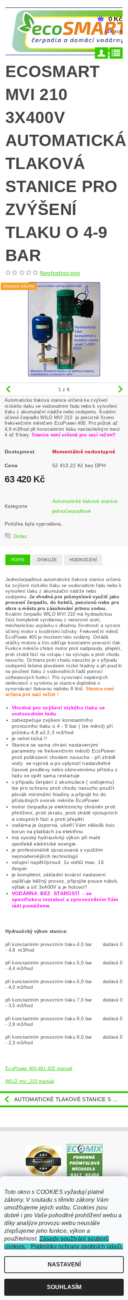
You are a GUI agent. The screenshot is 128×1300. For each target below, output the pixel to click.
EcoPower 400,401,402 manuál (39, 1068)
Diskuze (47, 559)
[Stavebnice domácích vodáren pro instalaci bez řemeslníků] (43, 1161)
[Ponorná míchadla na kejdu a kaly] (84, 1161)
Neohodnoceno (60, 273)
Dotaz (20, 536)
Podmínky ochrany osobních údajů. (77, 1246)
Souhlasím (64, 1287)
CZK (109, 31)
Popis (18, 559)
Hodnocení (83, 559)
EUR (118, 32)
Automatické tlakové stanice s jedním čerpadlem (71, 1099)
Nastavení (64, 1264)
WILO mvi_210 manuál (29, 1081)
